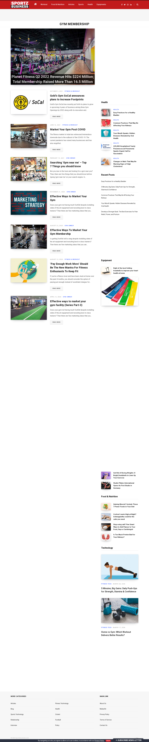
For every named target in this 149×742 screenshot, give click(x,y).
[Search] (136, 4)
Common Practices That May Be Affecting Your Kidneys (125, 124)
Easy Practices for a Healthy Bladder (124, 114)
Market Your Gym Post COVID (67, 129)
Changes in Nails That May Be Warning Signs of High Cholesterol (124, 164)
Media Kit (103, 709)
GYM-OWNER (70, 158)
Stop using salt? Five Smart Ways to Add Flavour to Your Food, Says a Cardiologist (124, 526)
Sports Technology (17, 714)
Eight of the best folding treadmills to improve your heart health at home (125, 270)
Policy (57, 725)
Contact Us (103, 725)
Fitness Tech (106, 584)
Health (116, 109)
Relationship (15, 720)
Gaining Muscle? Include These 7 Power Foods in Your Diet (125, 505)
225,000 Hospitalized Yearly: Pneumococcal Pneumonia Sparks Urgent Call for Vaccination (124, 150)
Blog (12, 709)
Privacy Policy (104, 714)
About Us (103, 703)
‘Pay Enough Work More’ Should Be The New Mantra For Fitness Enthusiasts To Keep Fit (69, 267)
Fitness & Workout (72, 91)
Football (58, 720)
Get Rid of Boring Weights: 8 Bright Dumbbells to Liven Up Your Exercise (124, 475)
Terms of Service (106, 720)
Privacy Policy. (99, 740)
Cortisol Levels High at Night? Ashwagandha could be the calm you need (124, 516)
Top (137, 738)
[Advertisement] (74, 14)
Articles (13, 703)
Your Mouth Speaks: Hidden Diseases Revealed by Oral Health (124, 135)
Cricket (57, 714)
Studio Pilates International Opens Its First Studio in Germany (123, 485)
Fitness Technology (62, 703)
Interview (14, 725)
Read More (56, 116)
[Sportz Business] (20, 4)
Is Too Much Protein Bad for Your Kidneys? (124, 536)
